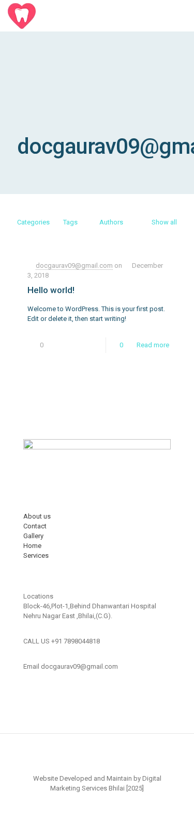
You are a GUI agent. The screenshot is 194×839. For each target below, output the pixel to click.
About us (37, 516)
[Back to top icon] (97, 755)
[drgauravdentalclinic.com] (54, 15)
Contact (35, 526)
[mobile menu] (180, 15)
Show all (164, 222)
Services (36, 555)
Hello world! (50, 290)
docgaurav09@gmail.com (74, 265)
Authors (111, 222)
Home (32, 546)
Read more (153, 345)
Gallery (33, 536)
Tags (70, 222)
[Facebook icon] (97, 803)
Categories (33, 222)
